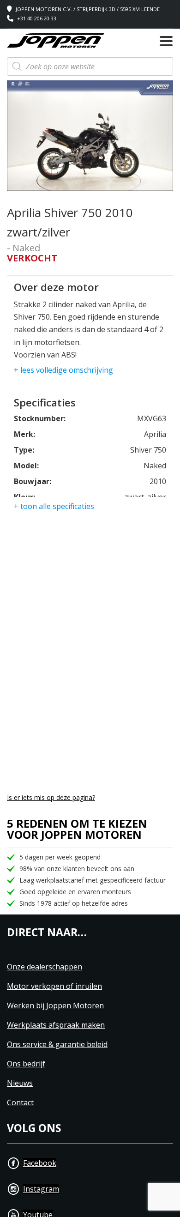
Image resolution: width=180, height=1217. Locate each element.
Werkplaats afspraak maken (56, 1025)
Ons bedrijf (26, 1064)
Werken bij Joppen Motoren (55, 1006)
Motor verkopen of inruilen (54, 986)
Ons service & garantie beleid (57, 1044)
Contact (20, 1103)
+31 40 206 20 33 (36, 18)
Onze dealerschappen (44, 967)
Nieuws (20, 1083)
